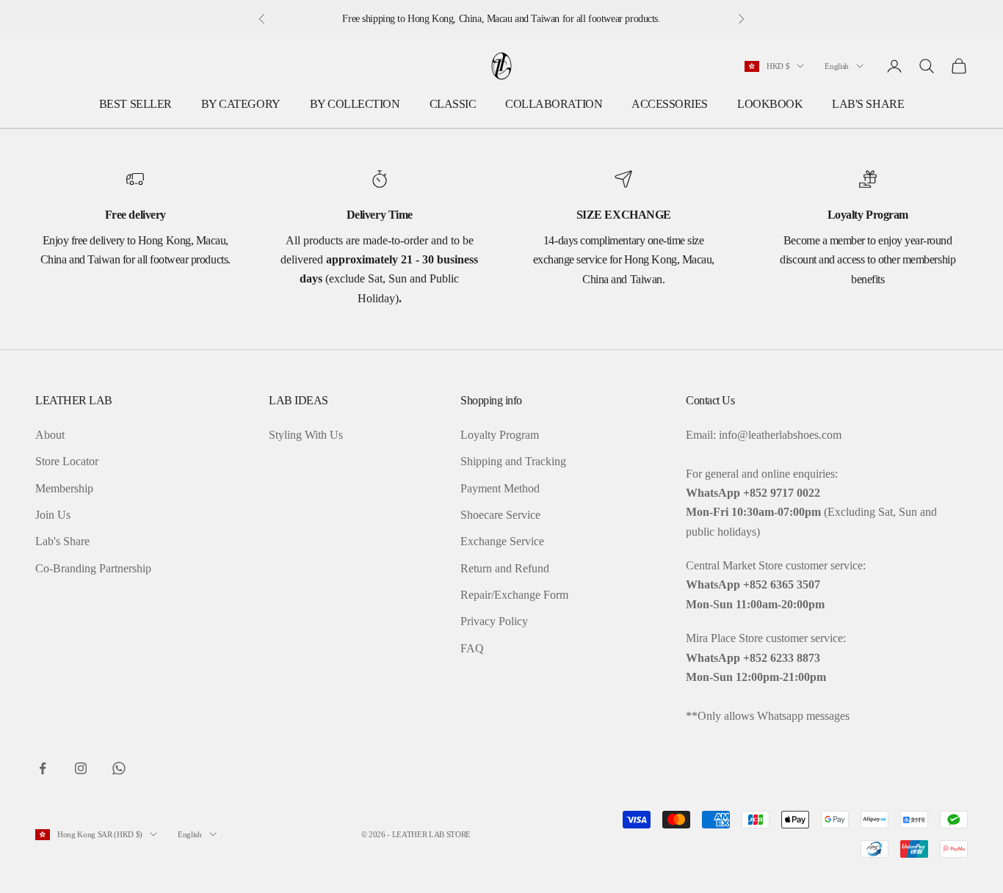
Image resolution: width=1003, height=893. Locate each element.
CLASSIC (453, 104)
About (50, 435)
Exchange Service (502, 541)
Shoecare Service (500, 515)
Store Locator (66, 461)
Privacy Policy (494, 621)
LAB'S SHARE (868, 104)
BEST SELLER (135, 104)
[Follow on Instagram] (80, 768)
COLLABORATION (553, 104)
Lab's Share (62, 541)
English (837, 66)
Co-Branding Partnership (93, 568)
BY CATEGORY (240, 104)
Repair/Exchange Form (514, 594)
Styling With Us (306, 435)
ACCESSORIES (669, 104)
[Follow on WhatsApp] (119, 768)
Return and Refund (504, 568)
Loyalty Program (499, 435)
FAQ (472, 648)
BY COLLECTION (355, 104)
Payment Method (500, 488)
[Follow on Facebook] (42, 768)
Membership (64, 488)
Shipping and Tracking (513, 461)
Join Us (52, 515)
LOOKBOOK (770, 104)
